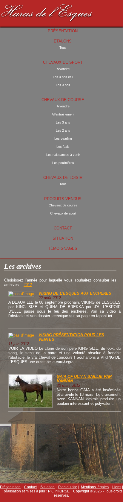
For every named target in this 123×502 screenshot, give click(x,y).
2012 (28, 284)
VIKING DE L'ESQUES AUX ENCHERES (75, 293)
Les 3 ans (63, 85)
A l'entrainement (63, 114)
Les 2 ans (63, 130)
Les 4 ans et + (63, 77)
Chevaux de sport (63, 62)
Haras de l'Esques (47, 11)
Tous (63, 47)
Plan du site (67, 487)
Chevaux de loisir (62, 177)
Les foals (63, 146)
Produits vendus (63, 199)
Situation (63, 238)
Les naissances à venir (63, 154)
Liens (116, 487)
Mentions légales (95, 487)
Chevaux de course (62, 100)
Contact (63, 228)
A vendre (63, 69)
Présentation (63, 31)
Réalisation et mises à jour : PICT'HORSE (36, 491)
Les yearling (63, 138)
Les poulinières (63, 163)
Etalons (63, 41)
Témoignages (62, 248)
